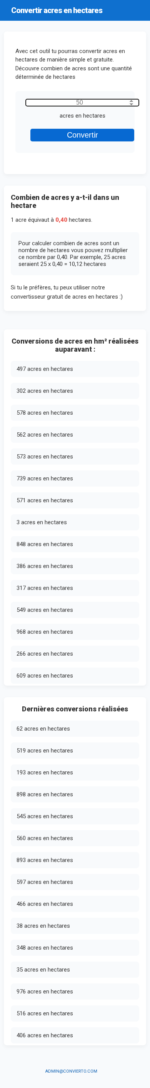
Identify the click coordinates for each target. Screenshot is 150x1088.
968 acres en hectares (45, 631)
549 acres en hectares (45, 609)
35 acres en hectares (43, 969)
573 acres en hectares (45, 456)
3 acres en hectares (42, 522)
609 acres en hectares (45, 675)
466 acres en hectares (45, 903)
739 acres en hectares (45, 478)
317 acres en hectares (45, 588)
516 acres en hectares (45, 1013)
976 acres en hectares (45, 991)
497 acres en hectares (45, 368)
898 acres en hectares (45, 794)
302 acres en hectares (45, 390)
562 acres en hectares (45, 434)
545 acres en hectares (45, 816)
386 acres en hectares (45, 566)
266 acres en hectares (45, 653)
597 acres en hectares (45, 882)
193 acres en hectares (45, 772)
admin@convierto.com (71, 1071)
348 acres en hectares (45, 947)
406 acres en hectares (45, 1035)
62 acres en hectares (43, 728)
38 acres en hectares (43, 925)
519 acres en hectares (45, 750)
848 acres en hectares (45, 544)
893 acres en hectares (45, 860)
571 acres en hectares (45, 500)
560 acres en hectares (45, 838)
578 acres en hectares (45, 412)
